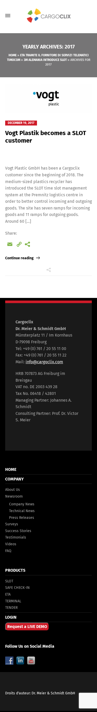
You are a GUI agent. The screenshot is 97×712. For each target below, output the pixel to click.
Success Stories (18, 531)
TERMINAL (13, 601)
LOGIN (11, 617)
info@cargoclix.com (44, 361)
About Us (12, 489)
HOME (10, 469)
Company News (21, 504)
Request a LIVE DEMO (27, 626)
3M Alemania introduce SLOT (45, 60)
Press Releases (21, 517)
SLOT (9, 581)
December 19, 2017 (21, 123)
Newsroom (14, 496)
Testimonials (15, 537)
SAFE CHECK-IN (17, 587)
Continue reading (19, 258)
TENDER (11, 607)
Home (13, 55)
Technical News (22, 511)
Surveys (11, 524)
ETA (8, 594)
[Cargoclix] (48, 16)
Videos (10, 544)
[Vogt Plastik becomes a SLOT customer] (48, 98)
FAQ (8, 551)
